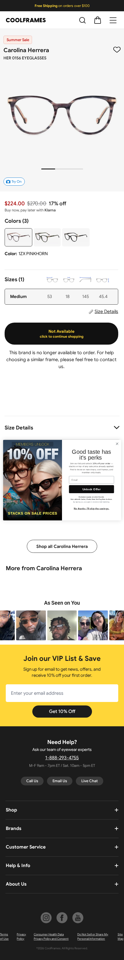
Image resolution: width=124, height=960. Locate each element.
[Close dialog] (117, 443)
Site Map (120, 936)
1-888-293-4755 (62, 758)
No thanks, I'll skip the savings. (91, 508)
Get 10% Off (62, 711)
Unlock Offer (91, 489)
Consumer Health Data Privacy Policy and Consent (51, 936)
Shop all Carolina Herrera (62, 546)
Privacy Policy (21, 936)
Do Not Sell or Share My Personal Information (92, 936)
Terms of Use (4, 936)
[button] (31, 625)
